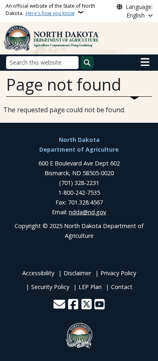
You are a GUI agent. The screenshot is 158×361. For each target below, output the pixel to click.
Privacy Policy (118, 273)
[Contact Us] (59, 304)
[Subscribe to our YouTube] (99, 304)
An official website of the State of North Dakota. (50, 9)
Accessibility (38, 273)
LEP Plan (90, 287)
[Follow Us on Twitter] (86, 304)
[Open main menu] (145, 62)
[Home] (51, 37)
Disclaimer (77, 273)
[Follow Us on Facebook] (73, 304)
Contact (121, 287)
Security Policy (50, 287)
